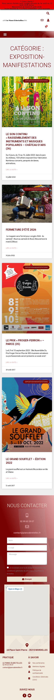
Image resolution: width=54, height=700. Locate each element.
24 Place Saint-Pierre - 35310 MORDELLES (27, 650)
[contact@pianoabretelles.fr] (27, 527)
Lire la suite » (11, 170)
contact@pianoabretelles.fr (27, 533)
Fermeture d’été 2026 (21, 229)
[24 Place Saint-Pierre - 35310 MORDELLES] (27, 645)
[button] (48, 13)
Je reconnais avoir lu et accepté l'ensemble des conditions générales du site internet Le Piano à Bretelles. (26, 571)
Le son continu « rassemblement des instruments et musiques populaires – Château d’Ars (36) (26, 141)
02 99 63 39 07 (27, 521)
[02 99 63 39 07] (27, 515)
